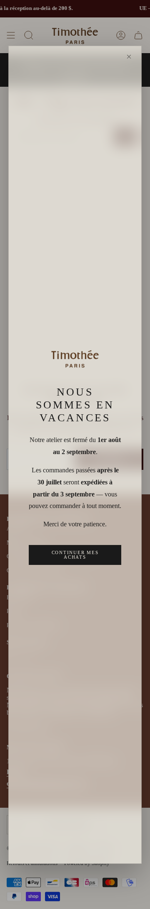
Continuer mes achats (75, 555)
